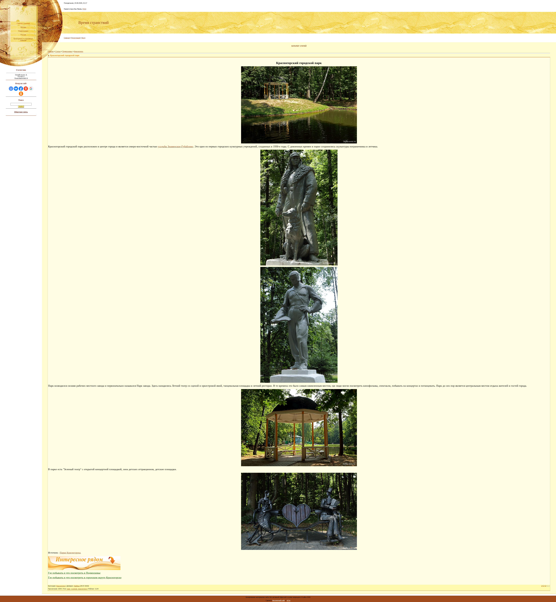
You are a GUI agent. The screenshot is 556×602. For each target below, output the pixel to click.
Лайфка (76, 586)
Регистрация (75, 38)
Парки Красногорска (70, 552)
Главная (67, 38)
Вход (83, 38)
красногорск (82, 589)
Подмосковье (67, 51)
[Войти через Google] (31, 88)
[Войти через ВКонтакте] (16, 88)
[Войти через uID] (11, 88)
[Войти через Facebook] (21, 88)
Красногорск (78, 51)
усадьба (74, 589)
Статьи (58, 51)
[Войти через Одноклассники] (21, 93)
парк (68, 589)
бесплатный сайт (278, 600)
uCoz (288, 600)
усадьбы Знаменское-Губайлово (175, 146)
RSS (84, 9)
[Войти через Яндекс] (26, 88)
